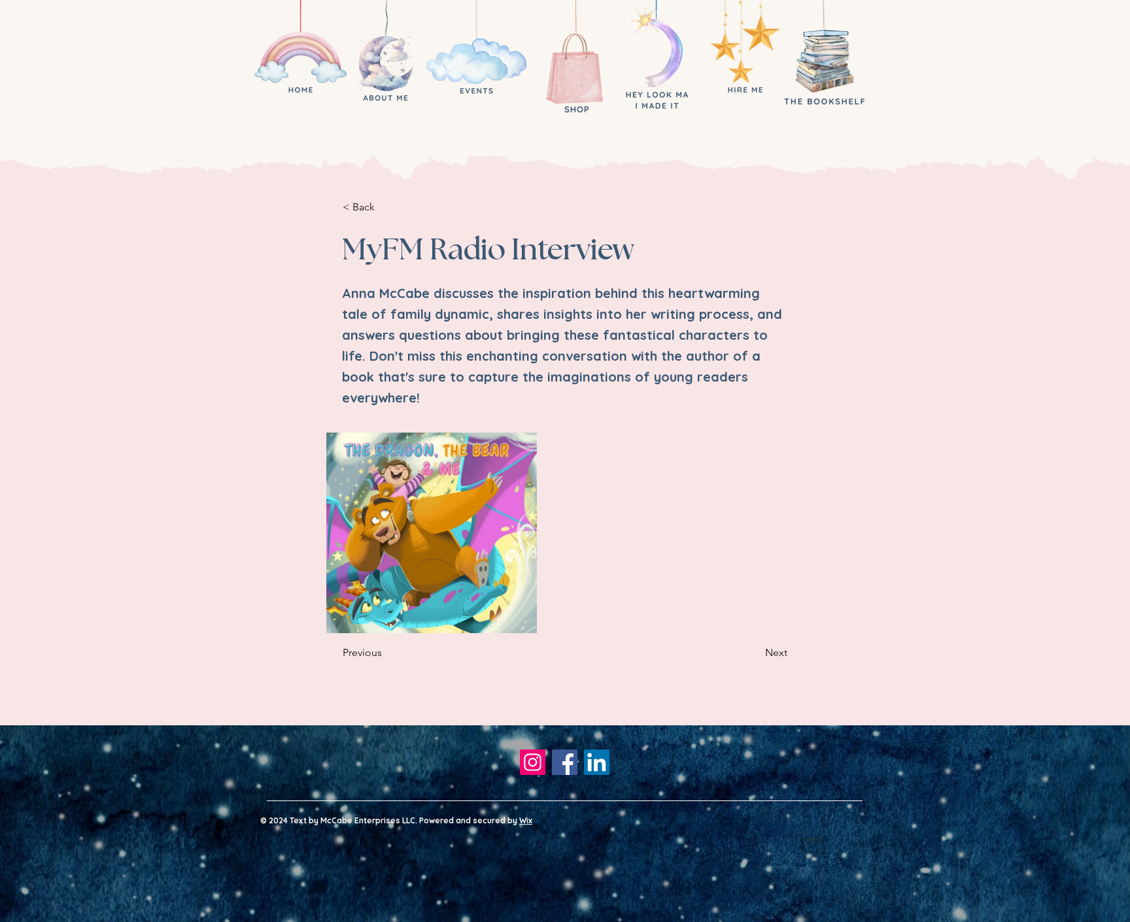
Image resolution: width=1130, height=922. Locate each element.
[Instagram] (532, 762)
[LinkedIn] (596, 762)
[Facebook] (564, 762)
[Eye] (300, 61)
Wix (525, 820)
